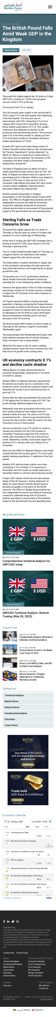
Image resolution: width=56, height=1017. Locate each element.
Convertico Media (46, 999)
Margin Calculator (35, 973)
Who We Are (44, 985)
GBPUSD (26, 50)
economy (10, 107)
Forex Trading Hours (36, 964)
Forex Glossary (34, 967)
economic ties (42, 348)
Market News (11, 50)
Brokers (7, 982)
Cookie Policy (9, 953)
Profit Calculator (35, 976)
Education (10, 719)
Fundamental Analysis (16, 713)
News (6, 958)
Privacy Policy (22, 953)
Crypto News (11, 725)
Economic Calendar (36, 961)
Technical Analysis (14, 695)
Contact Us (43, 988)
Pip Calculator (34, 970)
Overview (7, 985)
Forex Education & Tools (40, 958)
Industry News (12, 707)
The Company (46, 982)
